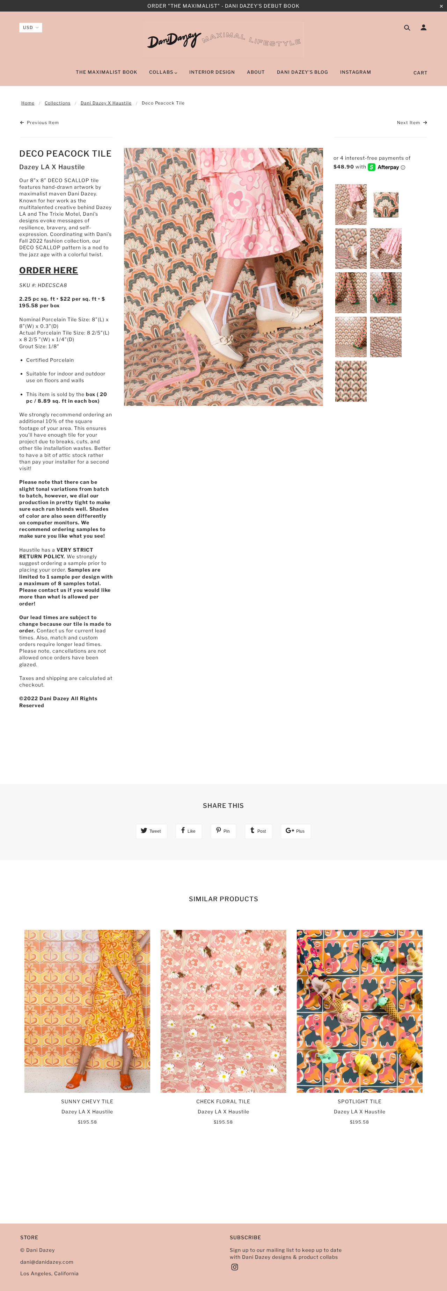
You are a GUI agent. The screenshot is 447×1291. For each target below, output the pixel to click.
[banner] (224, 39)
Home (28, 103)
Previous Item (42, 122)
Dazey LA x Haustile (52, 167)
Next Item (409, 122)
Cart (420, 73)
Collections (58, 103)
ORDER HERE (48, 270)
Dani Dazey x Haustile (106, 103)
